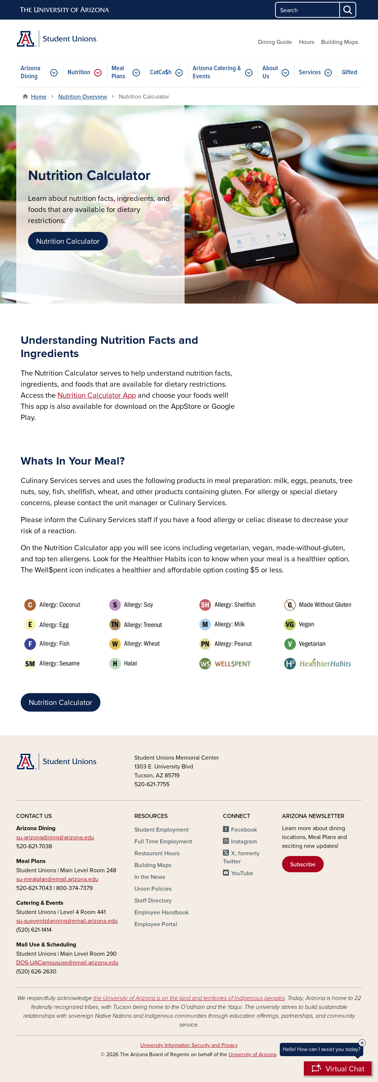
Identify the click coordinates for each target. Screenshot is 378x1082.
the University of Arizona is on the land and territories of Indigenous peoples (189, 998)
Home (39, 96)
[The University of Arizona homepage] (65, 10)
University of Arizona (252, 1054)
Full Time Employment (163, 841)
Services (310, 72)
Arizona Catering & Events (217, 72)
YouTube (242, 873)
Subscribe (303, 864)
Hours (306, 42)
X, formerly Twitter (241, 857)
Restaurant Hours (156, 853)
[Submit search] (348, 10)
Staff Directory (153, 900)
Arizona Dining (30, 72)
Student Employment (161, 829)
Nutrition (79, 72)
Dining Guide (275, 42)
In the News (149, 877)
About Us (270, 72)
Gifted (349, 72)
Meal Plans (118, 72)
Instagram (244, 841)
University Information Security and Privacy (189, 1045)
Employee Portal (155, 924)
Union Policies (153, 888)
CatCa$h (161, 72)
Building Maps (339, 42)
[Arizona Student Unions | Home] (71, 38)
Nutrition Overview (82, 96)
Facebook (244, 829)
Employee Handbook (161, 912)
